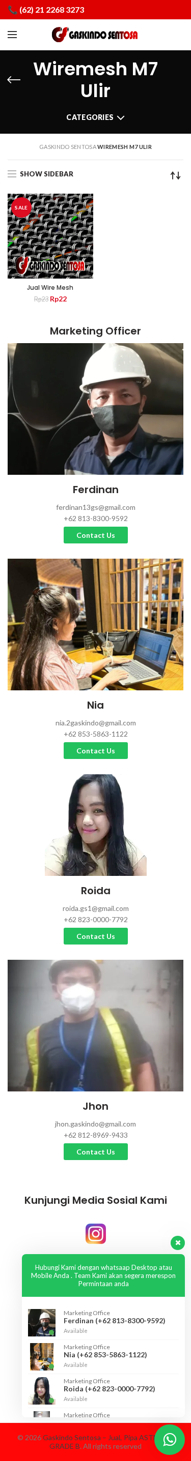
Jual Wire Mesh (50, 288)
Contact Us (95, 535)
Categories (90, 117)
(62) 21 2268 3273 (51, 9)
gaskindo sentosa (67, 146)
